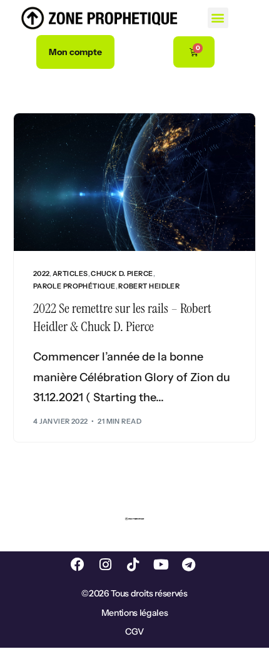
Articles (70, 273)
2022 (41, 273)
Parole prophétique (74, 286)
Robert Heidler (149, 286)
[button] (218, 18)
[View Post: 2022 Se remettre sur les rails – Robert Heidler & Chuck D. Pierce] (135, 182)
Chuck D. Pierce (122, 273)
